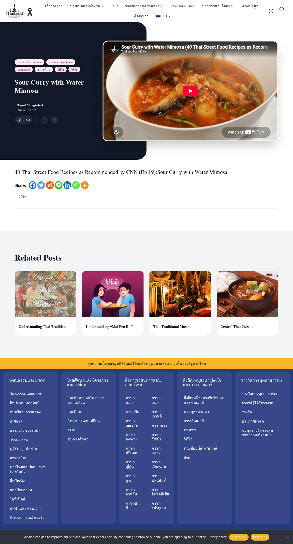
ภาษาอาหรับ (131, 491)
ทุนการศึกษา (78, 439)
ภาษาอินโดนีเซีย (160, 491)
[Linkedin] (67, 185)
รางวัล (247, 411)
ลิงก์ (187, 457)
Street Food (23, 69)
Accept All (239, 537)
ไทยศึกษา (75, 411)
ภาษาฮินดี (133, 505)
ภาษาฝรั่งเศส (131, 450)
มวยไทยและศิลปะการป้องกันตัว (27, 469)
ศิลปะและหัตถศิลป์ (24, 402)
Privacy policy (217, 537)
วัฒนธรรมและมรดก (61, 62)
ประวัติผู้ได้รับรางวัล (257, 402)
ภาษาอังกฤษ (131, 436)
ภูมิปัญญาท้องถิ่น (23, 448)
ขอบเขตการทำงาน (85, 5)
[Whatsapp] (76, 185)
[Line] (58, 185)
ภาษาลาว (159, 425)
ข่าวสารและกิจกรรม (218, 5)
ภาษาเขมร (156, 400)
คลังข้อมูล (250, 5)
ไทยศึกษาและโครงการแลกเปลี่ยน (86, 400)
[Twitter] (41, 185)
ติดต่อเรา (141, 16)
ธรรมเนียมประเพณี (25, 430)
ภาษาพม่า (130, 400)
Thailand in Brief (182, 5)
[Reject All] (287, 537)
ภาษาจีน (132, 411)
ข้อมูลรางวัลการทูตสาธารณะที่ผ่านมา (257, 432)
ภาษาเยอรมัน (132, 423)
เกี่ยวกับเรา (53, 5)
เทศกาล (16, 421)
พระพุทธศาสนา (196, 411)
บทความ (191, 429)
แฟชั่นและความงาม (26, 508)
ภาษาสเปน (156, 450)
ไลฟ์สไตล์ (17, 499)
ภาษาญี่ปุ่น (130, 464)
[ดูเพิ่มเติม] (85, 185)
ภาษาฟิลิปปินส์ (159, 478)
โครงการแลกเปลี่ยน (84, 420)
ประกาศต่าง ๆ (253, 421)
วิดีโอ (60, 69)
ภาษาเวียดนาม (159, 464)
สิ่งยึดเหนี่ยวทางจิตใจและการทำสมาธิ (204, 400)
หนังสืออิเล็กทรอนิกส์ (200, 448)
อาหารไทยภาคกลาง (29, 62)
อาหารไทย (43, 69)
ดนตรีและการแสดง (25, 411)
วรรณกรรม (19, 439)
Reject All (260, 537)
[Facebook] (32, 185)
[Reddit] (50, 185)
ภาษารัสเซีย (157, 436)
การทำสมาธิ (194, 420)
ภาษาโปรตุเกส (159, 505)
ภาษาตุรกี (130, 478)
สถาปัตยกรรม (21, 489)
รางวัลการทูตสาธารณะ (144, 5)
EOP (114, 5)
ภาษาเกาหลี (157, 413)
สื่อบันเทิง (17, 480)
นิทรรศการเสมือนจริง (27, 517)
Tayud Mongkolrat (30, 105)
